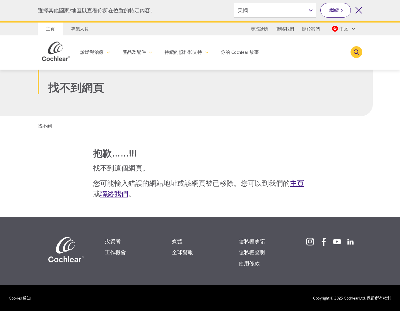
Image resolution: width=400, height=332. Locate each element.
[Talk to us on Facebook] (323, 241)
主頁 (50, 29)
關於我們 (311, 29)
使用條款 (249, 263)
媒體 (177, 241)
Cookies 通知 (20, 298)
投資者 (113, 241)
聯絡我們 (285, 29)
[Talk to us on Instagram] (310, 241)
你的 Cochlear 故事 (240, 52)
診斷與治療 (92, 52)
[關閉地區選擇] (358, 10)
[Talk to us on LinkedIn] (350, 241)
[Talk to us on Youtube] (337, 241)
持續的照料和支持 (183, 52)
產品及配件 (134, 52)
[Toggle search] (356, 52)
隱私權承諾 (252, 241)
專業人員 (80, 29)
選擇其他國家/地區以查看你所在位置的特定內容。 (96, 10)
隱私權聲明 (252, 252)
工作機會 (115, 252)
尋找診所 (259, 29)
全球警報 (182, 252)
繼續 (334, 10)
